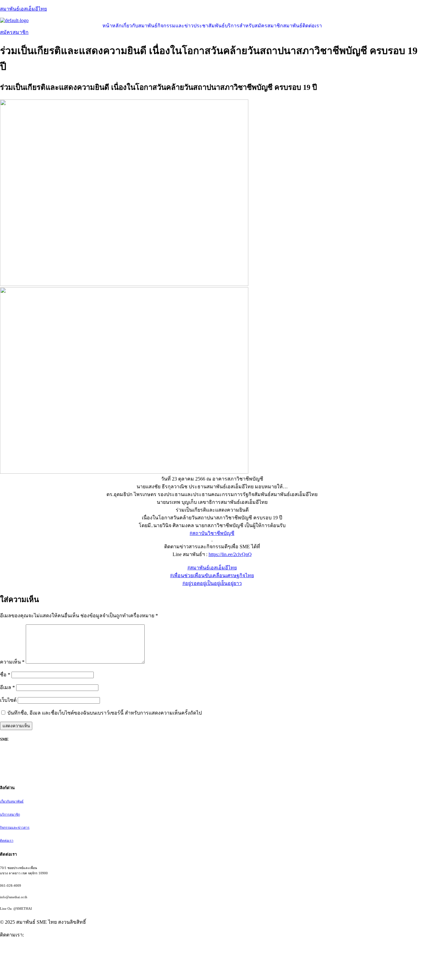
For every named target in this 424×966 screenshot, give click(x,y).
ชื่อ (5, 674)
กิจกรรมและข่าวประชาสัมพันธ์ (191, 25)
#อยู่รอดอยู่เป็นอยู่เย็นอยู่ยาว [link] (212, 583)
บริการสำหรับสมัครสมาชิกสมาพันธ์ (263, 25)
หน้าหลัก (112, 25)
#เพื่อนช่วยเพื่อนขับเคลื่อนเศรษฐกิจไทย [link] (212, 575)
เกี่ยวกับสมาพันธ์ (139, 25)
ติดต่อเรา (312, 25)
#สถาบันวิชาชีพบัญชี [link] (212, 533)
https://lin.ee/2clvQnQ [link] (230, 554)
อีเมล (7, 687)
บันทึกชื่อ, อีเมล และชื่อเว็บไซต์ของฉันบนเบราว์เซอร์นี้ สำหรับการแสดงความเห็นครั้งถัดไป (104, 712)
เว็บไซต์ (8, 700)
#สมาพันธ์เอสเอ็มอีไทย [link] (212, 567)
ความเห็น (12, 662)
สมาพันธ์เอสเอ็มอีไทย (23, 9)
